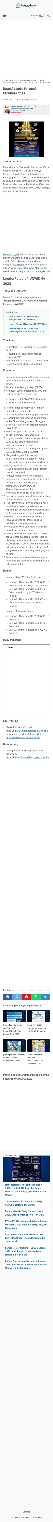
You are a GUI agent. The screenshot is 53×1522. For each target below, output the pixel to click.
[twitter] (17, 997)
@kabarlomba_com (39, 377)
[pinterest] (26, 997)
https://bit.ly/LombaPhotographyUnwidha (27, 730)
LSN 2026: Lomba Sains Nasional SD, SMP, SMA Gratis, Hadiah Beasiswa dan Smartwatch (25, 1238)
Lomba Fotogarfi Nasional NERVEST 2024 (27, 324)
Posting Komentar (30, 99)
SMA (19, 268)
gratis (6, 257)
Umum (43, 268)
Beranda (26, 1512)
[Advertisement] (26, 49)
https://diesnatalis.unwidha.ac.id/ (23, 737)
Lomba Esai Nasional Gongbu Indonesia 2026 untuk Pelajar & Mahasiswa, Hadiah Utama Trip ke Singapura (26, 1264)
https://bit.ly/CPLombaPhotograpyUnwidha (27, 757)
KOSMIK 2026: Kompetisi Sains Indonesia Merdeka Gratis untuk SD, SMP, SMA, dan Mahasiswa (26, 1224)
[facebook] (7, 997)
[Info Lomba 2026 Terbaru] (26, 5)
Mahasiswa (28, 268)
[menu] (6, 15)
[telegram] (45, 997)
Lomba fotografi (11, 254)
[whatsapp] (36, 997)
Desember (19, 264)
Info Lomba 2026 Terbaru (30, 1517)
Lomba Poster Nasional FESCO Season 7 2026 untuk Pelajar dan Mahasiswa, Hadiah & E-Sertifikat (25, 1251)
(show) (19, 161)
